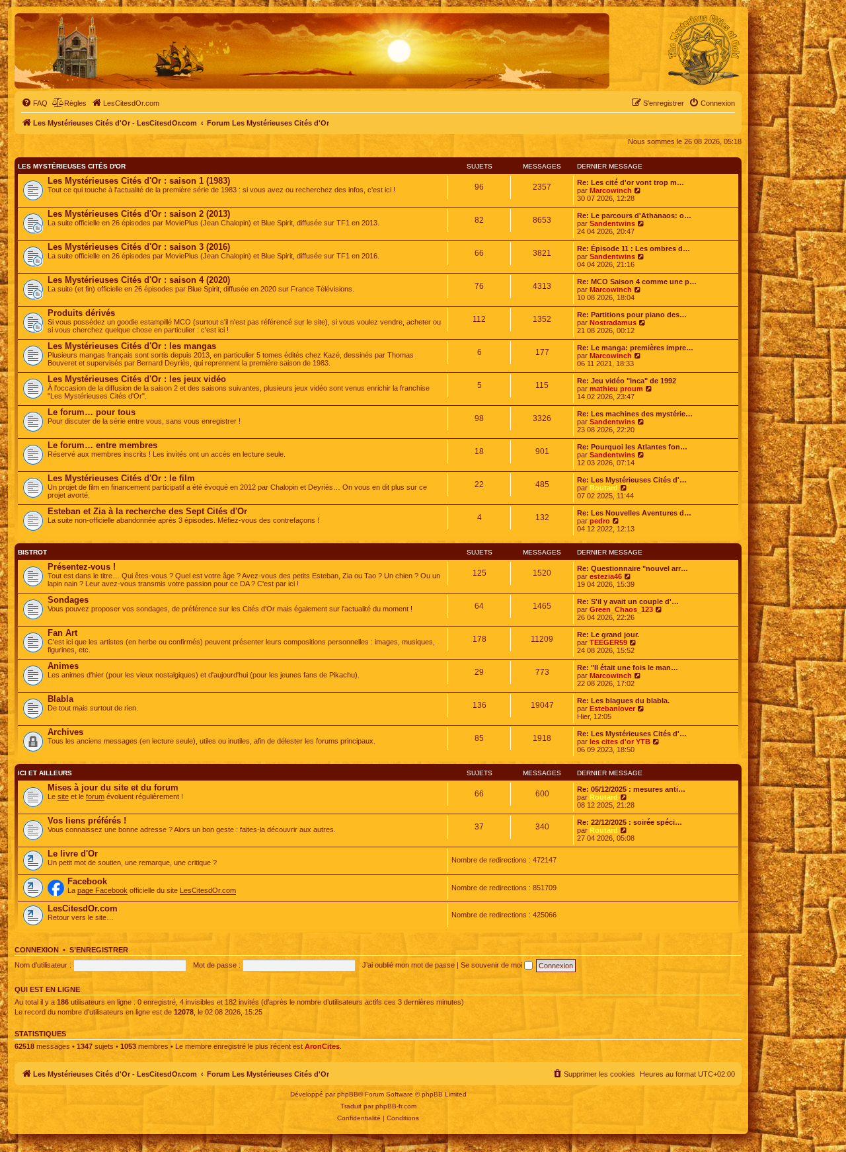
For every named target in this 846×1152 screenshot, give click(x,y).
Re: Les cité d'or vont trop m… (630, 182)
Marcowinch (611, 190)
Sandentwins (612, 223)
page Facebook (102, 890)
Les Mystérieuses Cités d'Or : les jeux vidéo (137, 379)
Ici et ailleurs (45, 773)
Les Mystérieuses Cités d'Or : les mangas (132, 346)
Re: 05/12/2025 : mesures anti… (631, 789)
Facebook (87, 881)
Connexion (37, 950)
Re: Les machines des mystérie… (635, 414)
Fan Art (62, 633)
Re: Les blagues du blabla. (623, 701)
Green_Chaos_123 (621, 609)
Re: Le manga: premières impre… (635, 348)
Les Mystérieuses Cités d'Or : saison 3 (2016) (139, 247)
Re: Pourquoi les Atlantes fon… (632, 447)
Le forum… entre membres (102, 445)
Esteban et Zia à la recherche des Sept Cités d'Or (147, 511)
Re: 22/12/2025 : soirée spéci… (629, 822)
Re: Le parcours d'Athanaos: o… (634, 215)
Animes (63, 666)
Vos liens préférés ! (87, 821)
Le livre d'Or (73, 854)
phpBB (347, 1094)
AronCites (322, 1046)
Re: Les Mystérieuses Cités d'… (632, 480)
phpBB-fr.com (395, 1106)
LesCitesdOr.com (208, 890)
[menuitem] (34, 103)
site (63, 796)
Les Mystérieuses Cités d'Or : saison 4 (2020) (139, 280)
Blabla (60, 699)
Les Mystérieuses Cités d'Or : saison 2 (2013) (139, 214)
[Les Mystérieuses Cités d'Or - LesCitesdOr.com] (704, 50)
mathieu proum (616, 389)
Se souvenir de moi (492, 965)
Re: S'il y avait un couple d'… (628, 601)
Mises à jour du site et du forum (113, 787)
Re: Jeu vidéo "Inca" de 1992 (626, 381)
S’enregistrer (98, 950)
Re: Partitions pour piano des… (632, 315)
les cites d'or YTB (620, 742)
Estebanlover (612, 708)
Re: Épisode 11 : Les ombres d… (633, 248)
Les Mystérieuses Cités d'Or (72, 166)
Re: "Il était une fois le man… (627, 668)
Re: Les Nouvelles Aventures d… (634, 513)
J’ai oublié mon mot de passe (408, 965)
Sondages (68, 600)
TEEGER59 (608, 642)
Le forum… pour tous (91, 412)
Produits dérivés (81, 313)
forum (95, 796)
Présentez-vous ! (82, 567)
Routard (604, 488)
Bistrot (32, 552)
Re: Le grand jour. (608, 634)
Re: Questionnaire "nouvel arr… (632, 568)
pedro (600, 521)
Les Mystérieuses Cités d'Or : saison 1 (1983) (139, 181)
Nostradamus (613, 322)
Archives (65, 732)
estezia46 (606, 576)
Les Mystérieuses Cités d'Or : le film (121, 478)
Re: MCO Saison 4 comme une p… (637, 282)
